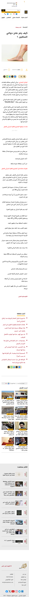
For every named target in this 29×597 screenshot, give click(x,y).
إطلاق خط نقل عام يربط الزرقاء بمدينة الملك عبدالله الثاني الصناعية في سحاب (21, 417)
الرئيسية (25, 27)
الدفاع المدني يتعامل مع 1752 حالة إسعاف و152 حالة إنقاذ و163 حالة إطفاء (21, 402)
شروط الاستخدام (22, 582)
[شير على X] (12, 77)
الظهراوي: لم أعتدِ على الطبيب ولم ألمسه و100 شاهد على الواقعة (8, 532)
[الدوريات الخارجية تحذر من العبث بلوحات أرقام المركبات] (19, 522)
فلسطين (10, 429)
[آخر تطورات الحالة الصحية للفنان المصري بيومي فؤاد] (21, 441)
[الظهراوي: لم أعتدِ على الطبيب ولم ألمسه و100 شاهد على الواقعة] (19, 531)
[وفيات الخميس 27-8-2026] (19, 541)
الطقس (8, 17)
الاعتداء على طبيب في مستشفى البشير (9, 503)
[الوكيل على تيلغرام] (19, 591)
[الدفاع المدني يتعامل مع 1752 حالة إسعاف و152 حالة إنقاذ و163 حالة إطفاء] (21, 395)
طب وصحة (18, 27)
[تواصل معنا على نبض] (16, 14)
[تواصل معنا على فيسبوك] (8, 14)
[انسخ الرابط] (4, 77)
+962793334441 (9, 577)
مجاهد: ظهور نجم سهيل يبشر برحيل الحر (8, 512)
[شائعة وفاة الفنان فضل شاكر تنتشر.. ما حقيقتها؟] (8, 441)
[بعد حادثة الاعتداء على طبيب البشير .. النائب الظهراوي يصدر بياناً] (19, 493)
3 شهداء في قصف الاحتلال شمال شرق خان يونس (9, 433)
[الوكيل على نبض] (22, 591)
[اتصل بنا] (5, 14)
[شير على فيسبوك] (15, 77)
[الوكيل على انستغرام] (16, 591)
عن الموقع (23, 577)
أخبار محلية (24, 17)
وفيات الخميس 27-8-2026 (9, 541)
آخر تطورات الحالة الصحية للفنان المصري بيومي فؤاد (21, 448)
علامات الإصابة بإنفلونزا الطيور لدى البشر (14, 324)
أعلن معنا (24, 585)
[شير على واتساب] (7, 77)
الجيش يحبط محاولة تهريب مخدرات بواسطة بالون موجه (8, 417)
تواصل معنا (23, 580)
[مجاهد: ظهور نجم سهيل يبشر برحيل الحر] (19, 512)
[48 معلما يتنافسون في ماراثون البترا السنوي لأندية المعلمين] (8, 395)
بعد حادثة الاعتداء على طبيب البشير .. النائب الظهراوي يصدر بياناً (9, 493)
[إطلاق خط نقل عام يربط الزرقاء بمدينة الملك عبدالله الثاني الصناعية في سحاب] (21, 410)
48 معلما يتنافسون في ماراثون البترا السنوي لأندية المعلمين (8, 402)
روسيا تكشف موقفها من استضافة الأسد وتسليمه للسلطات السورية (9, 484)
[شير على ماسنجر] (10, 76)
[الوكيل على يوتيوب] (13, 591)
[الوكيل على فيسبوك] (7, 591)
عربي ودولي (23, 429)
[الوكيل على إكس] (10, 591)
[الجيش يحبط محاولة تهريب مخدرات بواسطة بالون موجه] (8, 410)
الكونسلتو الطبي (22, 296)
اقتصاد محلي (16, 17)
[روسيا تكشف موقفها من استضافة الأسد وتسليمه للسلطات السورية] (19, 483)
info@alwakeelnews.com (7, 582)
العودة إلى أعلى (6, 566)
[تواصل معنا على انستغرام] (14, 14)
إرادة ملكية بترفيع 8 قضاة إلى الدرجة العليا (9, 474)
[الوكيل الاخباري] (22, 566)
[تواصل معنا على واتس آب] (11, 14)
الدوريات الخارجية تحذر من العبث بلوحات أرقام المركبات (9, 522)
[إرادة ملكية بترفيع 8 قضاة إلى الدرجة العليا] (19, 474)
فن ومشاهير (23, 445)
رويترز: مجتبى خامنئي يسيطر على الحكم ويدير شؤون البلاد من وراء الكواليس (21, 433)
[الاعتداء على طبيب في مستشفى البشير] (19, 503)
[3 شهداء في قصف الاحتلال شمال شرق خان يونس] (8, 426)
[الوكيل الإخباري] (22, 4)
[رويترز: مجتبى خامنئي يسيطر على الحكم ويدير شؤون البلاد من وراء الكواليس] (21, 426)
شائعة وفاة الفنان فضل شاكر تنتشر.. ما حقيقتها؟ (8, 448)
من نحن (24, 574)
